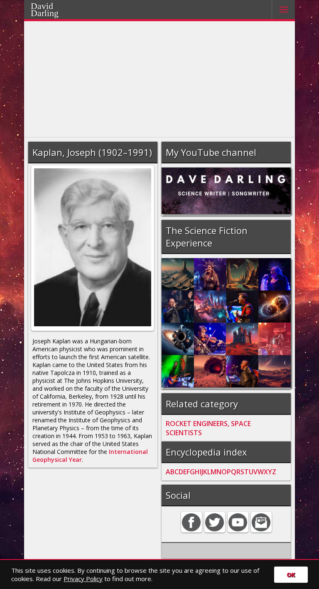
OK (291, 575)
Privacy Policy (83, 578)
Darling (45, 13)
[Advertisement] (159, 79)
